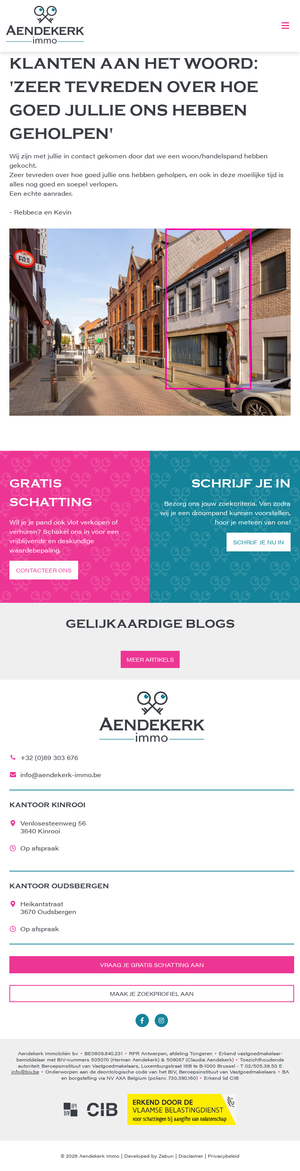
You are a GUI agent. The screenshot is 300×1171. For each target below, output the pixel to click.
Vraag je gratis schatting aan (152, 965)
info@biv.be (25, 1071)
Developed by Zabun (149, 1155)
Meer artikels (150, 659)
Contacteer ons (43, 570)
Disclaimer (191, 1155)
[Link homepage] (45, 25)
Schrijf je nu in (258, 542)
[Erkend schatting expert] (181, 1109)
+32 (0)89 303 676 (49, 757)
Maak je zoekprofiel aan (152, 993)
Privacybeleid (223, 1155)
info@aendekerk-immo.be (60, 774)
